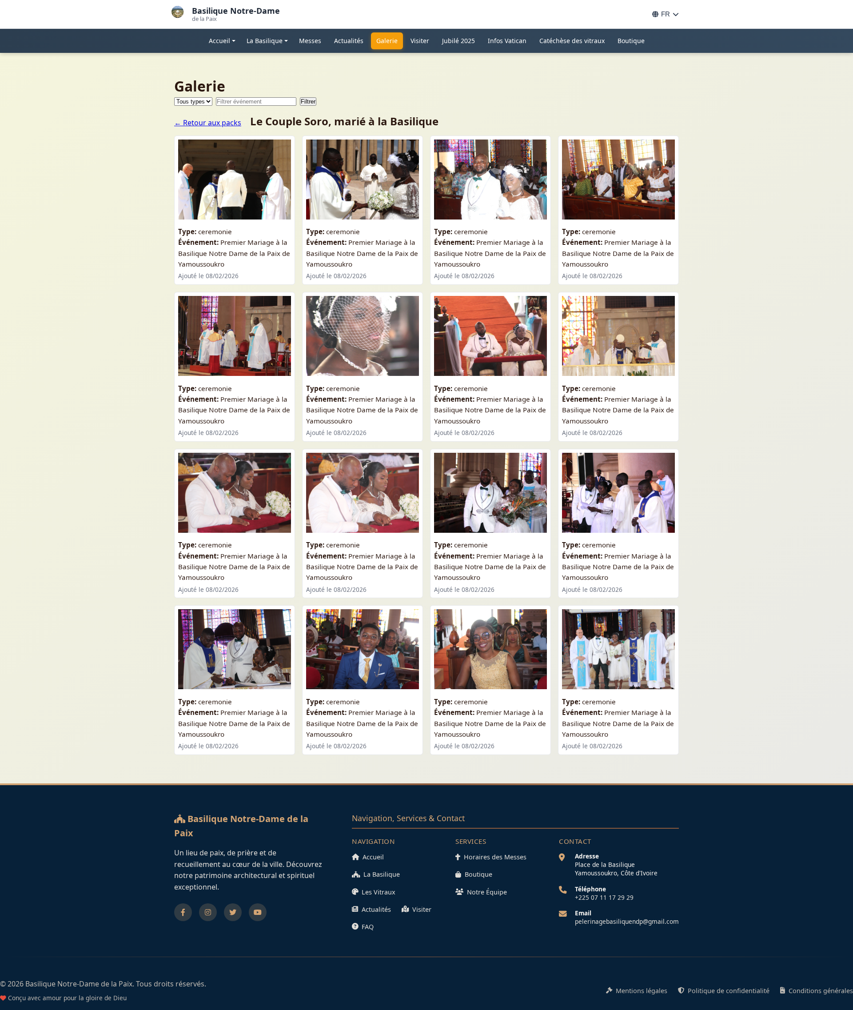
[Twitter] (233, 912)
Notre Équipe (487, 892)
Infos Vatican (507, 40)
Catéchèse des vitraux (572, 40)
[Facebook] (183, 912)
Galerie (387, 40)
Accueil (219, 40)
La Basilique (265, 40)
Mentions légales (641, 990)
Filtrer (308, 101)
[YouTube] (258, 912)
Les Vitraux (378, 892)
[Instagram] (208, 912)
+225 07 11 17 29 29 (604, 897)
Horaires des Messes (495, 857)
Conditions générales (821, 990)
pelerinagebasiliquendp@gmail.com (627, 921)
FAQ (368, 926)
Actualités (348, 40)
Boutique (631, 40)
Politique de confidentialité (728, 990)
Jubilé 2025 (458, 40)
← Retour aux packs (207, 123)
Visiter (420, 40)
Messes (310, 40)
